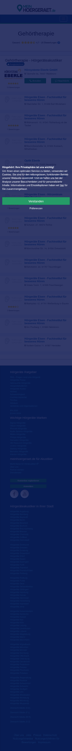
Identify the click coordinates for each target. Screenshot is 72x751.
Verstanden (36, 201)
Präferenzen (36, 208)
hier (62, 185)
